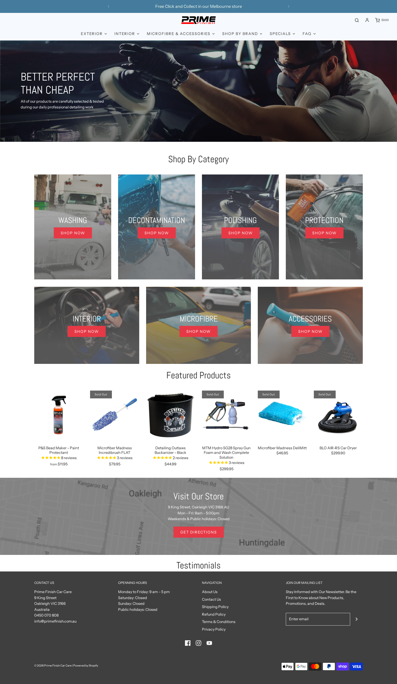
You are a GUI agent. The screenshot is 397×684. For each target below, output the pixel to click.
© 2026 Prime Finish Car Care (53, 665)
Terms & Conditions (218, 621)
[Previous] (108, 6)
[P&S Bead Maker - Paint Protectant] (58, 415)
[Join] (356, 619)
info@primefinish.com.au (55, 621)
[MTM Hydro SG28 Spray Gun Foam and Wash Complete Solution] (226, 415)
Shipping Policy (215, 606)
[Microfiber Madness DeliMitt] (282, 415)
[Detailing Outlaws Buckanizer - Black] (170, 415)
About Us (210, 591)
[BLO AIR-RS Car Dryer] (338, 415)
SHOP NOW (73, 233)
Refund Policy (214, 614)
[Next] (289, 6)
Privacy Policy (214, 629)
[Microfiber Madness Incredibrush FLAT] (114, 415)
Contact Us (211, 599)
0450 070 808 (46, 615)
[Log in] (367, 20)
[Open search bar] (357, 20)
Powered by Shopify (85, 665)
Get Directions (198, 532)
